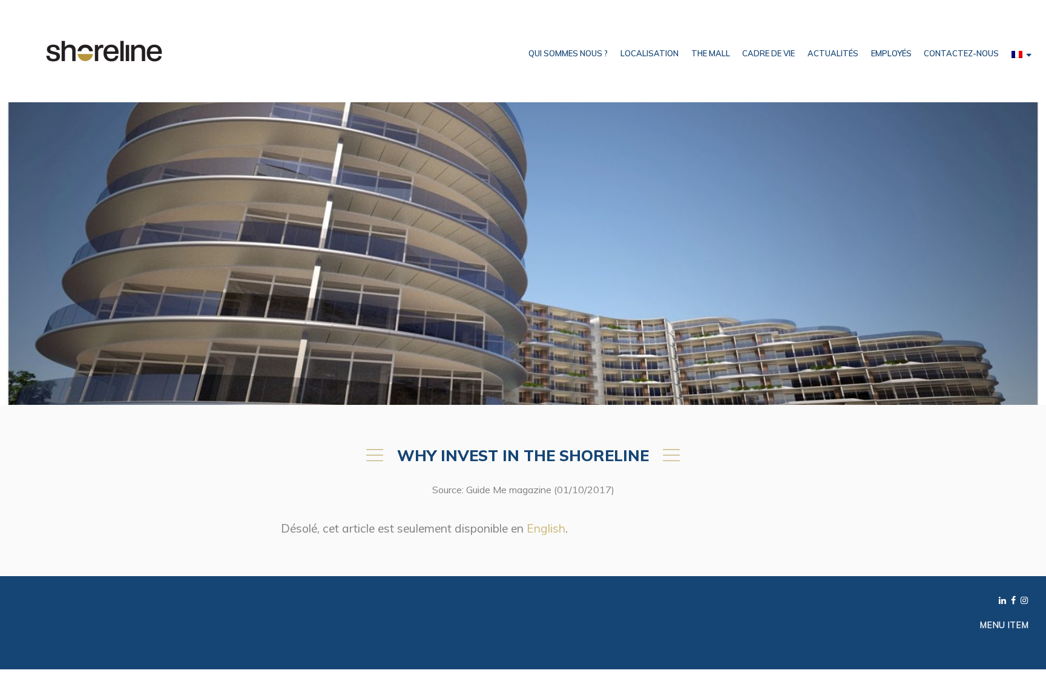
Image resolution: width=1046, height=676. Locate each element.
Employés (891, 53)
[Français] (1021, 53)
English (546, 528)
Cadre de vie (768, 53)
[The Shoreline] (104, 50)
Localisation (649, 53)
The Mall (710, 53)
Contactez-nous (961, 53)
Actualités (833, 53)
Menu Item (1003, 624)
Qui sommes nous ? (568, 53)
